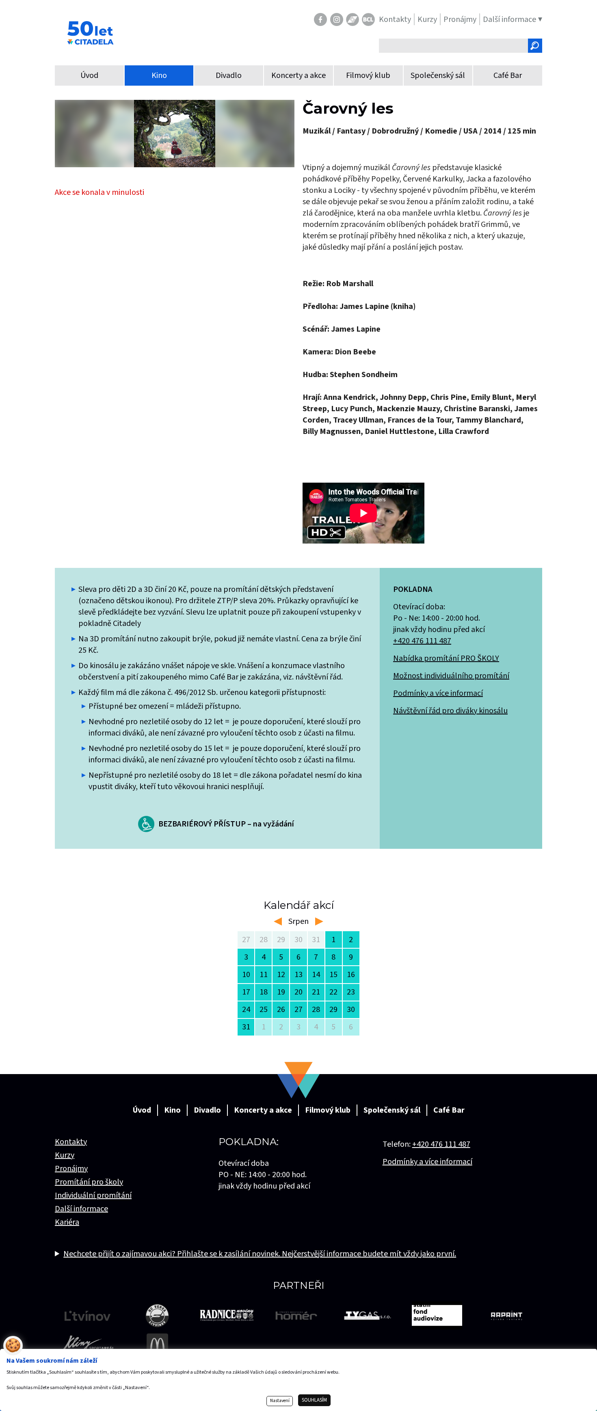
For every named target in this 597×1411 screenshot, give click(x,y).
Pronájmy (71, 1168)
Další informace (81, 1209)
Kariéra (67, 1222)
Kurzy (64, 1155)
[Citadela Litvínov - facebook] (320, 19)
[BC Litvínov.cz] (368, 19)
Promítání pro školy (89, 1182)
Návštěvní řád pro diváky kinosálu (450, 710)
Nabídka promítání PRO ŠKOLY (446, 658)
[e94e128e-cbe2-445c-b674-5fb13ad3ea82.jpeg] (174, 133)
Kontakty (71, 1142)
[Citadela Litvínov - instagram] (336, 19)
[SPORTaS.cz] (352, 19)
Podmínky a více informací (438, 693)
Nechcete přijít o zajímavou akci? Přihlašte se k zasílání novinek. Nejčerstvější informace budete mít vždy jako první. (259, 1254)
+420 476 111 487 (422, 641)
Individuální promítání (93, 1195)
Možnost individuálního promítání (451, 676)
